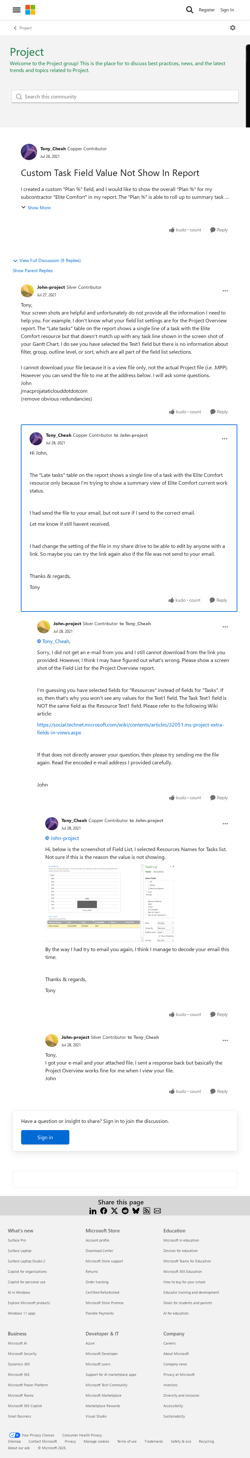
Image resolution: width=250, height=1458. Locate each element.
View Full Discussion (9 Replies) (50, 260)
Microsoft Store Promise (105, 1302)
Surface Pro (17, 1240)
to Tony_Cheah (135, 623)
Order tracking (97, 1281)
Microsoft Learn (98, 1364)
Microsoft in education (181, 1240)
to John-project (130, 435)
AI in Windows (19, 1292)
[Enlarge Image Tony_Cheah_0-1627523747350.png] (110, 903)
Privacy (70, 1441)
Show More (39, 207)
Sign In (227, 10)
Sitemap (14, 1441)
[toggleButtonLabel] (232, 27)
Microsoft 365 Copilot (25, 1405)
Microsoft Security (22, 1353)
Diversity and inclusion (181, 1395)
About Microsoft (176, 1353)
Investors (170, 1384)
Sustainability (174, 1416)
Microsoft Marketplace (103, 1395)
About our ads (19, 1447)
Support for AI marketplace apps (111, 1374)
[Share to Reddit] (125, 1209)
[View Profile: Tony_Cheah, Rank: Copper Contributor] (29, 152)
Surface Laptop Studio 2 (26, 1261)
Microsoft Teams (21, 1395)
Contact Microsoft (43, 1441)
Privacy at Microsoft (179, 1374)
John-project (51, 287)
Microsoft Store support (104, 1261)
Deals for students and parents (187, 1302)
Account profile (97, 1240)
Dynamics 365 (19, 1364)
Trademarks (154, 1441)
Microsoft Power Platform (28, 1384)
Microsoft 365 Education (182, 1271)
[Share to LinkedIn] (93, 1209)
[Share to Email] (157, 1209)
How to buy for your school (184, 1281)
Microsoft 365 (19, 1374)
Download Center (99, 1250)
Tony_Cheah (53, 148)
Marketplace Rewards (103, 1405)
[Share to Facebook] (103, 1209)
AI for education (175, 1313)
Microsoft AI (17, 1343)
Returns (92, 1271)
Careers (169, 1343)
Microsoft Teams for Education (187, 1261)
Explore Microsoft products (29, 1302)
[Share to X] (114, 1209)
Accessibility (173, 1405)
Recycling (206, 1441)
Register (207, 10)
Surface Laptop (19, 1250)
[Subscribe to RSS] (146, 1209)
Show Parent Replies (33, 270)
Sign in (45, 1137)
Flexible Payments (100, 1313)
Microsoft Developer (102, 1353)
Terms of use (127, 1441)
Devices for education (180, 1250)
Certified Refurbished (102, 1292)
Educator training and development (191, 1292)
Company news (175, 1364)
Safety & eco (181, 1441)
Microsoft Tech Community (106, 1384)
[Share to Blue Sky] (135, 1209)
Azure (90, 1343)
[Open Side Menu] (16, 10)
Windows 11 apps (21, 1313)
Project (26, 27)
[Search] (190, 10)
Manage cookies (96, 1441)
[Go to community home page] (30, 10)
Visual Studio (96, 1416)
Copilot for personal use (27, 1281)
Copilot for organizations (27, 1271)
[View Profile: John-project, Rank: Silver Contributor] (27, 290)
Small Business (19, 1416)
